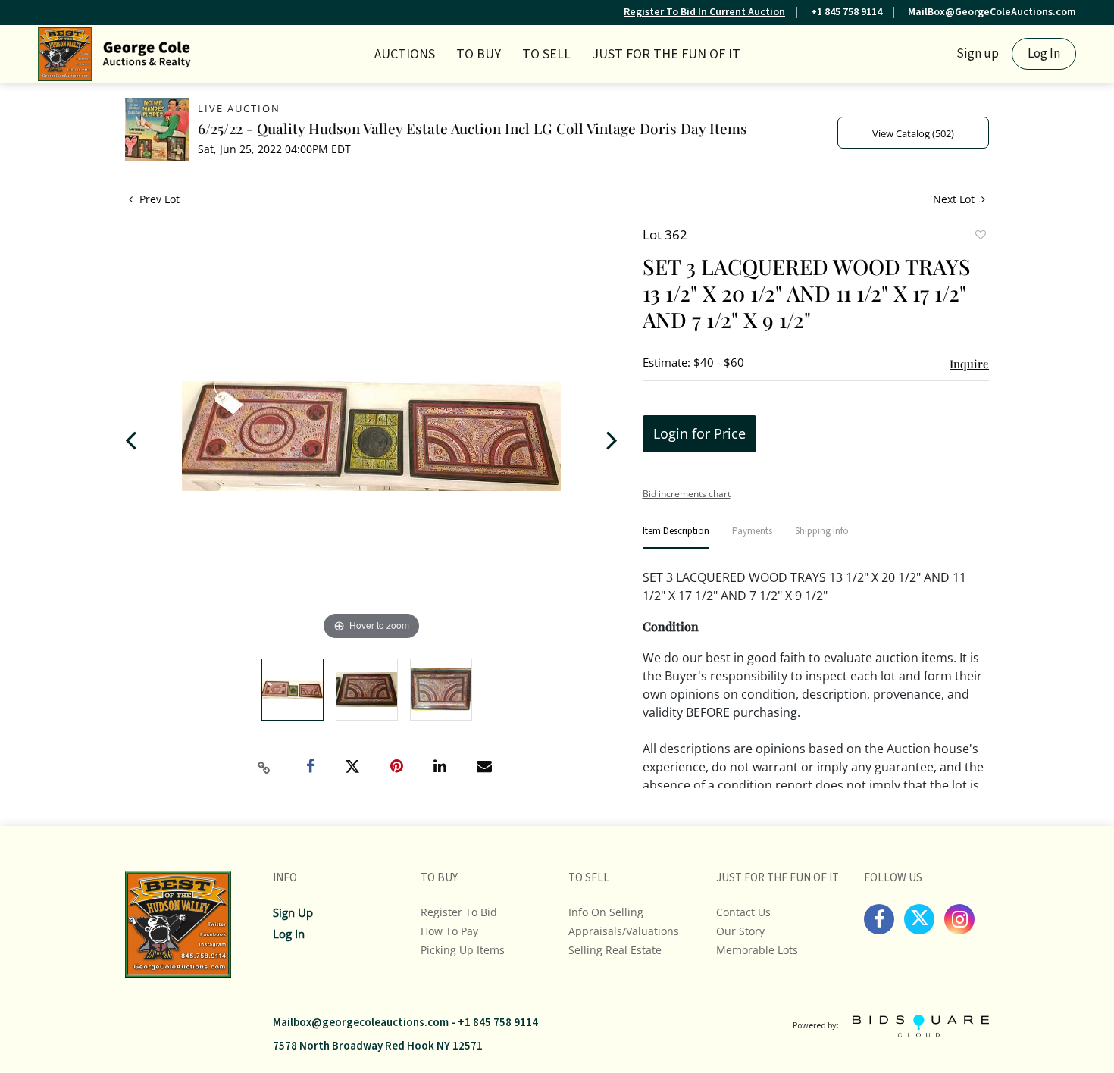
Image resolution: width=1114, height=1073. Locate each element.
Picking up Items (463, 950)
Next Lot (955, 198)
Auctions (404, 54)
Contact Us (743, 912)
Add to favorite (980, 236)
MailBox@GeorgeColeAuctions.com (992, 12)
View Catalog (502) (913, 133)
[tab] (676, 537)
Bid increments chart (687, 493)
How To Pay (449, 931)
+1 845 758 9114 (846, 12)
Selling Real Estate (615, 950)
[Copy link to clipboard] (264, 768)
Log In (1044, 54)
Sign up (977, 54)
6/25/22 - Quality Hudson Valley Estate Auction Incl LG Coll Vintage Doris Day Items (472, 128)
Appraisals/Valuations (623, 931)
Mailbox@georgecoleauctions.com (361, 1023)
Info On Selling (605, 912)
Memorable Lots (757, 950)
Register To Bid (459, 912)
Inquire (969, 363)
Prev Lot (158, 199)
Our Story (740, 931)
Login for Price (699, 433)
